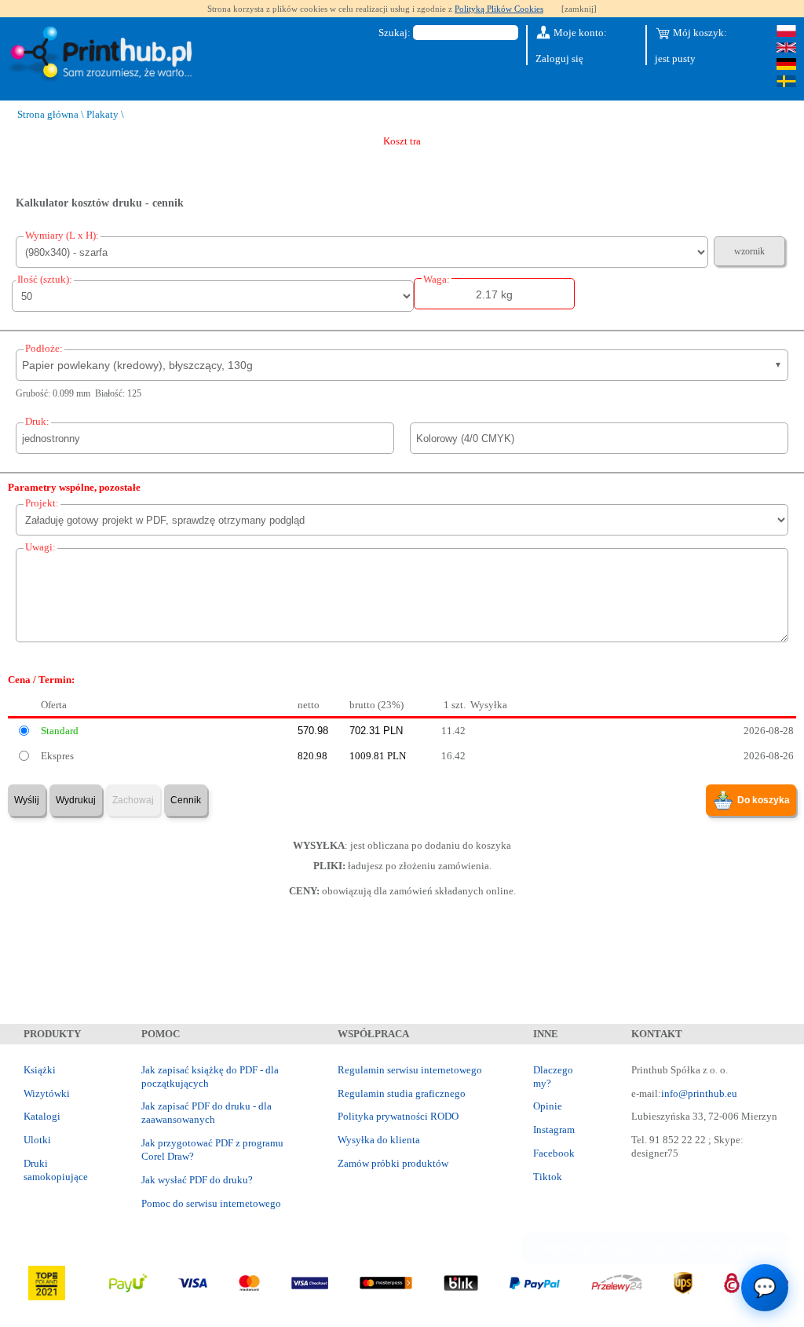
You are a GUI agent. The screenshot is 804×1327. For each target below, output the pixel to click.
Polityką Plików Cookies (499, 8)
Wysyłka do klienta (379, 1140)
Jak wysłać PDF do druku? (197, 1180)
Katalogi (42, 1116)
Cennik (185, 800)
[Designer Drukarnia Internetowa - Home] (104, 54)
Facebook (554, 1153)
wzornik (749, 251)
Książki (40, 1070)
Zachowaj (133, 800)
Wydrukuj (76, 800)
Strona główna (48, 114)
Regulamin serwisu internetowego (410, 1070)
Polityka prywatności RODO (398, 1116)
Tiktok (547, 1177)
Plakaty (102, 114)
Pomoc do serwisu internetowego (211, 1203)
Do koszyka (763, 800)
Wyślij (26, 800)
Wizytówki (47, 1093)
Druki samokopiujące (56, 1170)
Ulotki (37, 1140)
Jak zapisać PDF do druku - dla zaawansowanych (206, 1112)
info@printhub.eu (699, 1093)
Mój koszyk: (699, 32)
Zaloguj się (559, 58)
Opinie (547, 1106)
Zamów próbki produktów (393, 1163)
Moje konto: (579, 32)
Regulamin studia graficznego (402, 1093)
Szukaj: (394, 32)
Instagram (554, 1129)
